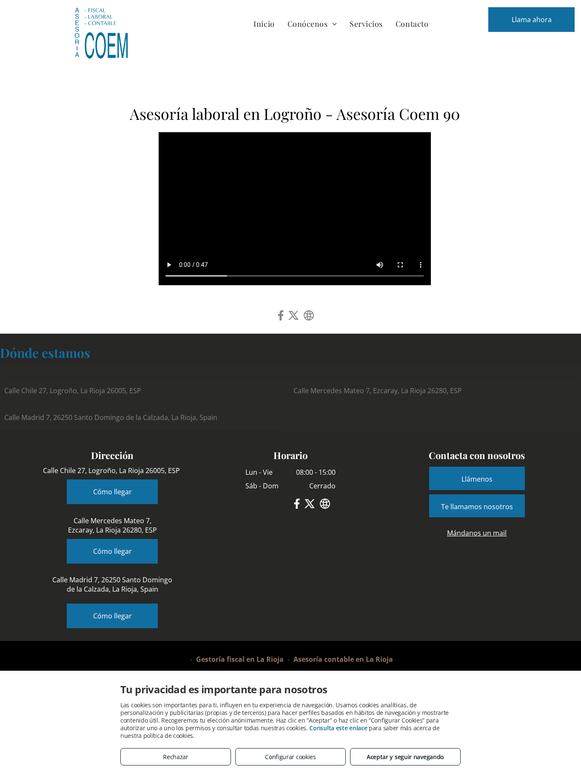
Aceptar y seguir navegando (405, 757)
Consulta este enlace (338, 728)
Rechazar (175, 757)
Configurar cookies (290, 757)
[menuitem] (264, 23)
